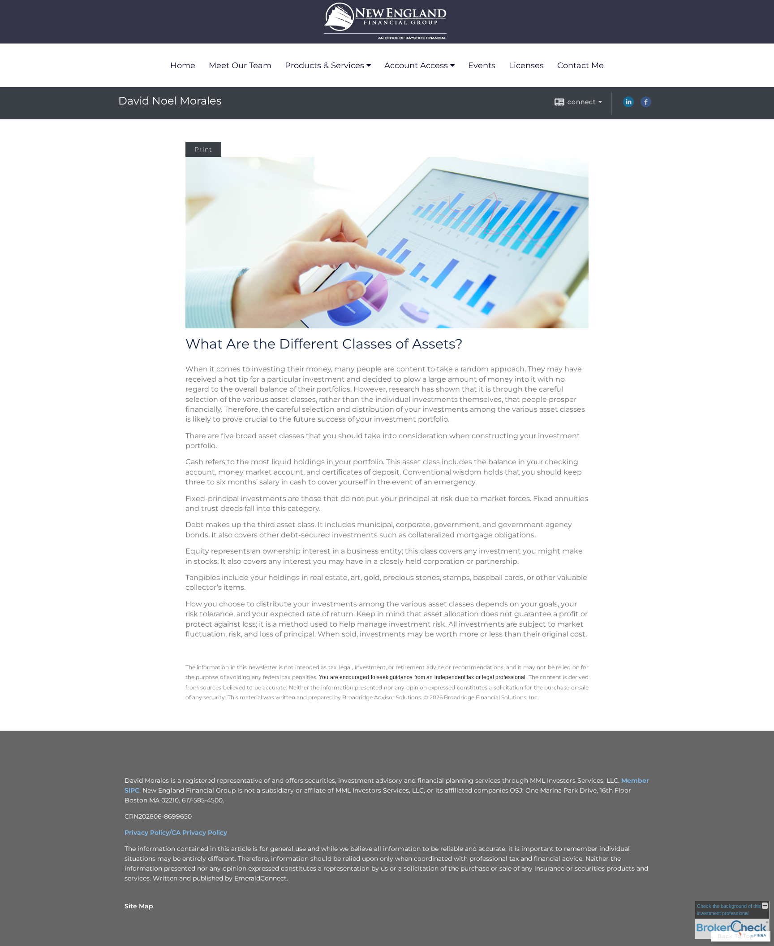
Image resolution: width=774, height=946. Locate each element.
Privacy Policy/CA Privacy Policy (176, 832)
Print (203, 149)
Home (182, 65)
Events (481, 65)
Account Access (416, 65)
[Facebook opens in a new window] (646, 105)
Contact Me (580, 65)
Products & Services (324, 65)
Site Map (139, 906)
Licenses (526, 65)
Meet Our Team (240, 65)
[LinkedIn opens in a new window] (628, 105)
